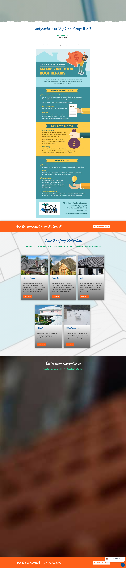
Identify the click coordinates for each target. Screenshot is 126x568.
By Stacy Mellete (63, 35)
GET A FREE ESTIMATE (101, 226)
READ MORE (28, 296)
